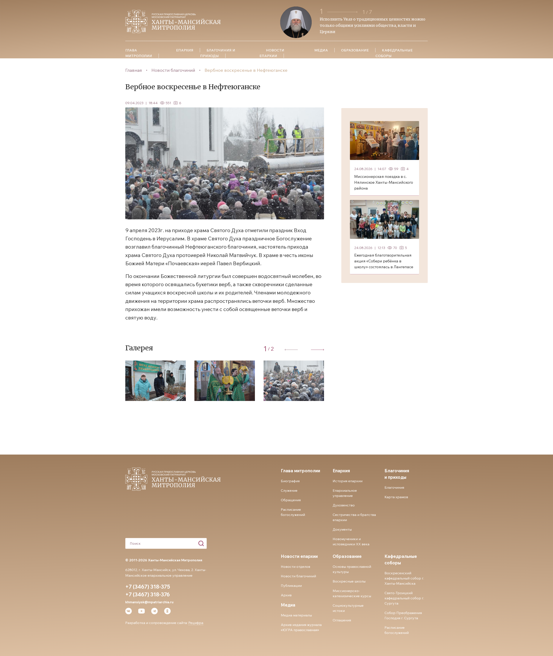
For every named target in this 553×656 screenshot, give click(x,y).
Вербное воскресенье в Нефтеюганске (246, 70)
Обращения (291, 500)
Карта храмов (396, 497)
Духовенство (344, 505)
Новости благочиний (173, 70)
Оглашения (342, 620)
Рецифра (195, 623)
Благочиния (394, 487)
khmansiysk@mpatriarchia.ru (149, 602)
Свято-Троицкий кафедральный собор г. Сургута (404, 598)
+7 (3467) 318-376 (147, 594)
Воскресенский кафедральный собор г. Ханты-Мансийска (404, 578)
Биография (290, 481)
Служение (289, 490)
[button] (343, 12)
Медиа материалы (296, 615)
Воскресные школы (349, 581)
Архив (286, 595)
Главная (133, 70)
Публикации (291, 585)
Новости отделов (295, 566)
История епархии (347, 481)
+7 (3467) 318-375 (147, 586)
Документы (342, 529)
